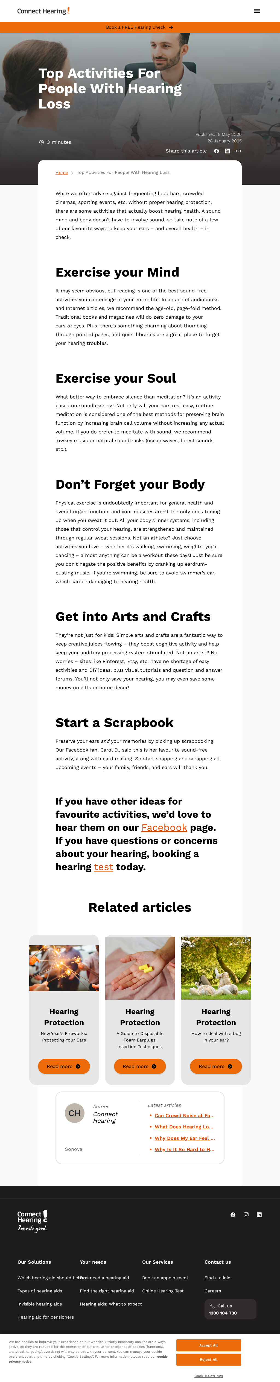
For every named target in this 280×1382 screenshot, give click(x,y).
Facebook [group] (164, 827)
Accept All (208, 1345)
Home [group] (62, 172)
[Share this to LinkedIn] (227, 151)
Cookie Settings (208, 1376)
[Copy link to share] (238, 151)
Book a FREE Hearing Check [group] (135, 27)
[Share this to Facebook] (216, 151)
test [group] (103, 867)
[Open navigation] (257, 10)
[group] (64, 1066)
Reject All (208, 1359)
